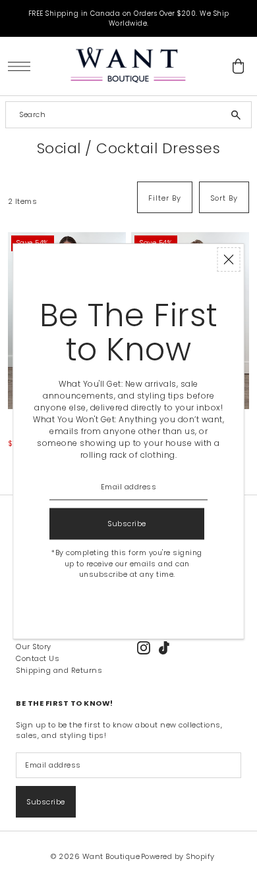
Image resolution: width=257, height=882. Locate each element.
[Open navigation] (23, 66)
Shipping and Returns (59, 670)
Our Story (33, 646)
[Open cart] (238, 66)
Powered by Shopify (178, 856)
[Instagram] (143, 647)
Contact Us (37, 658)
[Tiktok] (164, 647)
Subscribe (45, 801)
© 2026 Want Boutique (95, 856)
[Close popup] (229, 259)
